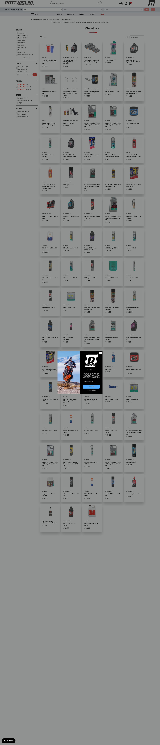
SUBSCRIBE (91, 387)
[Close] (100, 353)
